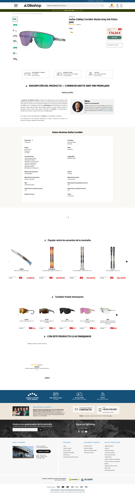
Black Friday (107, 468)
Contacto (107, 448)
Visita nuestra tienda (88, 452)
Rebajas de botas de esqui (111, 466)
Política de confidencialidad (90, 450)
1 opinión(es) (78, 24)
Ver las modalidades (67, 75)
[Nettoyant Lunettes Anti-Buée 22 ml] (37, 353)
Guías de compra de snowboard (112, 461)
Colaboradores (108, 457)
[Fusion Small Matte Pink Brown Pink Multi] (87, 311)
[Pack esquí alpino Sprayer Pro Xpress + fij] (52, 257)
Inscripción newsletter (110, 452)
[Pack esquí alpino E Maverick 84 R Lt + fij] (82, 257)
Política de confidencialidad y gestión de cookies (72, 490)
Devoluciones (66, 455)
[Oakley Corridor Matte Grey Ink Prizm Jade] (42, 40)
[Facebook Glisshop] (79, 431)
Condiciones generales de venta (70, 457)
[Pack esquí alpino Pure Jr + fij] (113, 257)
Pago (64, 446)
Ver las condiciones (36, 75)
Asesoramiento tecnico (110, 455)
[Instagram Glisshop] (82, 431)
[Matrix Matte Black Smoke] (67, 311)
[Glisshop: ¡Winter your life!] (32, 6)
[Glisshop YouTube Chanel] (86, 431)
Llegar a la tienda (43, 451)
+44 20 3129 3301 (109, 409)
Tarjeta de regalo (67, 448)
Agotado (114, 37)
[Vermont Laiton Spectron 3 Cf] (26, 311)
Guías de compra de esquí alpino (112, 459)
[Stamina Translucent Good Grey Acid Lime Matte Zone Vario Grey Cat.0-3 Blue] (108, 311)
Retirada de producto (110, 470)
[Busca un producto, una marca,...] (102, 5)
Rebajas (106, 463)
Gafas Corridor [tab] (67, 93)
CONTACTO (85, 409)
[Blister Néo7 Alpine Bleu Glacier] (21, 257)
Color (71, 28)
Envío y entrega (66, 450)
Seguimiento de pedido (68, 452)
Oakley (72, 16)
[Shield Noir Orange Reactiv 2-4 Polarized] (47, 311)
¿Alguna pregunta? (109, 446)
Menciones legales (88, 448)
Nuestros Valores (88, 446)
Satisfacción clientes (109, 450)
